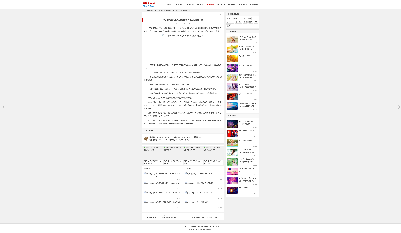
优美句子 (242, 18)
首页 (146, 10)
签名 (249, 18)
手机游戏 (216, 226)
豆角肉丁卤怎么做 (244, 188)
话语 (250, 22)
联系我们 (193, 226)
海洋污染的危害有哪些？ (205, 173)
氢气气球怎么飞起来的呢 (205, 192)
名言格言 (230, 22)
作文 (228, 18)
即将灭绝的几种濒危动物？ (205, 183)
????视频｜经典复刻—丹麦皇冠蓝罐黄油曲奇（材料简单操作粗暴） (247, 105)
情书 (245, 22)
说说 (228, 26)
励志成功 (238, 22)
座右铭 (235, 18)
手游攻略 (200, 226)
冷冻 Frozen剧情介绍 (245, 94)
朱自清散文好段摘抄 (245, 65)
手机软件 (208, 226)
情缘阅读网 (149, 3)
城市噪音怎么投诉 (202, 202)
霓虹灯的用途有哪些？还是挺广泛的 (167, 183)
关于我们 (185, 226)
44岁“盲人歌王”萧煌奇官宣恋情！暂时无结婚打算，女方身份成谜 (247, 180)
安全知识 (152, 130)
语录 (256, 22)
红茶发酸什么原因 (244, 56)
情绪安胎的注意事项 (245, 140)
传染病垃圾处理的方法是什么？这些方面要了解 (174, 140)
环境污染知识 (153, 10)
